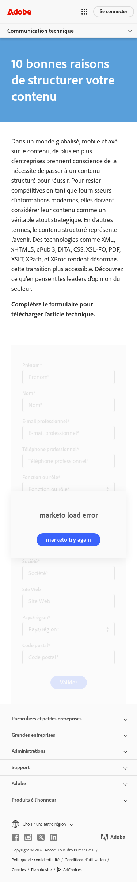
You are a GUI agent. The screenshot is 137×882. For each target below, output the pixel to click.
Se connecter (114, 11)
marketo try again (68, 539)
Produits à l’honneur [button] (34, 800)
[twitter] (41, 837)
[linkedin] (53, 837)
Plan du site (41, 869)
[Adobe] (19, 11)
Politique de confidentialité (36, 859)
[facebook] (15, 837)
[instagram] (28, 837)
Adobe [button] (19, 783)
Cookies (19, 869)
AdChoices (72, 869)
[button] (84, 11)
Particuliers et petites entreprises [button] (47, 719)
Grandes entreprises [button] (33, 735)
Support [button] (21, 767)
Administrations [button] (29, 751)
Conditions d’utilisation (85, 859)
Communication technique (40, 30)
